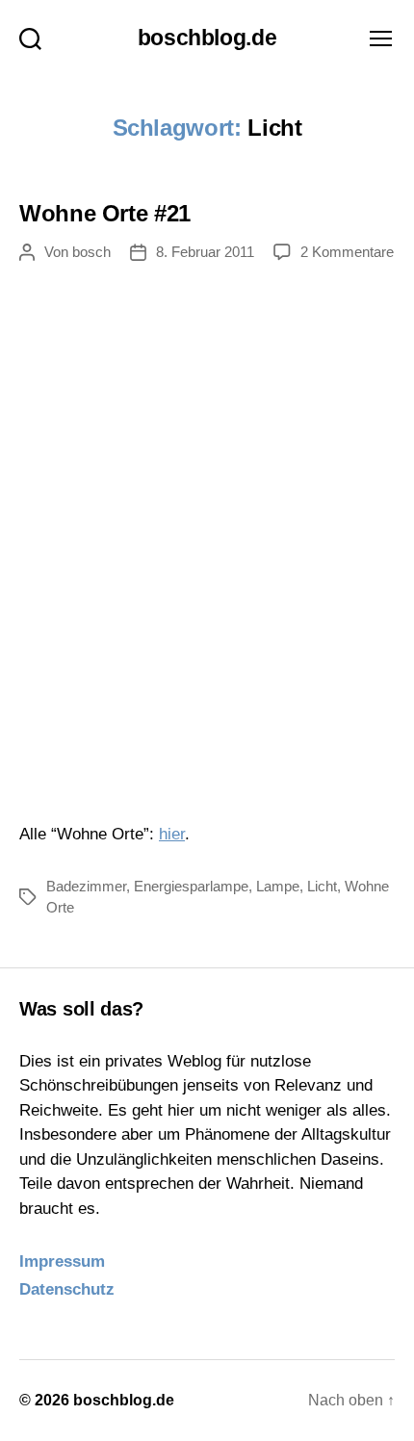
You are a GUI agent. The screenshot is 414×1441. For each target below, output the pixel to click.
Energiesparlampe (191, 886)
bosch (91, 252)
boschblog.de (207, 38)
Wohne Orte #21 (105, 213)
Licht (322, 886)
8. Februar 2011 (205, 252)
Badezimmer (86, 886)
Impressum (62, 1261)
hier (172, 834)
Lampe (277, 886)
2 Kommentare (347, 252)
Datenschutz (67, 1289)
